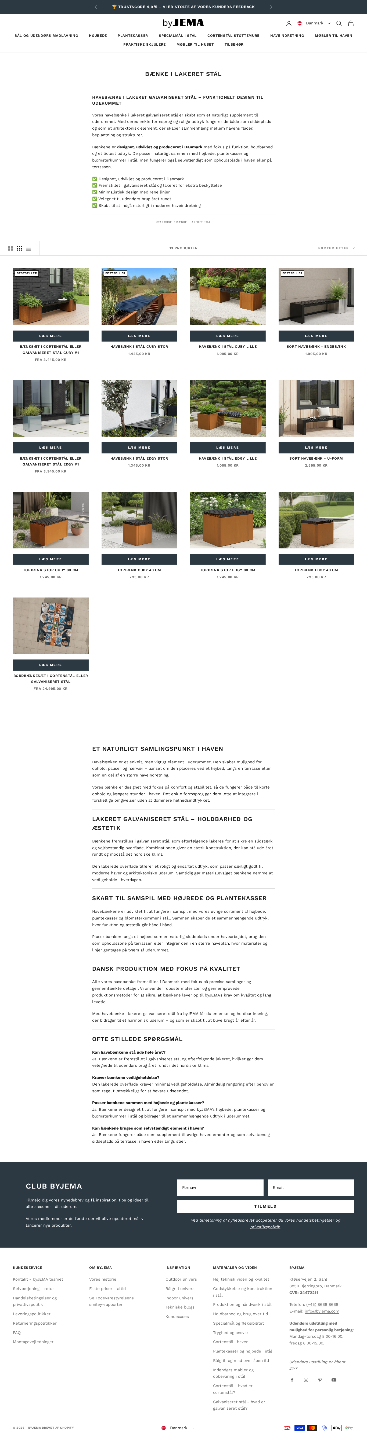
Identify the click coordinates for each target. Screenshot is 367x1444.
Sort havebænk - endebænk (316, 346)
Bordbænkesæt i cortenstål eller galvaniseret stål (50, 679)
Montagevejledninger (33, 1341)
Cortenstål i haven (231, 1341)
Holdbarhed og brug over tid (240, 1313)
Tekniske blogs (180, 1307)
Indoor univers (179, 1298)
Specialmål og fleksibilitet (238, 1323)
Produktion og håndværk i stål (242, 1304)
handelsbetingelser (315, 1220)
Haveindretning (287, 36)
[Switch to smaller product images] (19, 248)
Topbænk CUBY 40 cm (139, 570)
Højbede (98, 36)
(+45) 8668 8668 (322, 1304)
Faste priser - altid (107, 1288)
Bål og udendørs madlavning (46, 36)
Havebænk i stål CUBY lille (228, 346)
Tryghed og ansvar (230, 1332)
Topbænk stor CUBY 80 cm (50, 570)
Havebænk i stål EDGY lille (228, 458)
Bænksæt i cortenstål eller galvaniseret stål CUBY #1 (51, 349)
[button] (313, 23)
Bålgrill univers (180, 1288)
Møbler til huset (195, 44)
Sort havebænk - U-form (316, 458)
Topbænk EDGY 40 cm (316, 570)
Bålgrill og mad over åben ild (241, 1360)
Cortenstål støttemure (233, 36)
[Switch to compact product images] (28, 248)
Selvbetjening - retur (33, 1288)
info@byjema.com (322, 1311)
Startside (164, 222)
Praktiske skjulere (144, 44)
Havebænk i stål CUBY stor (139, 346)
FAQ (17, 1332)
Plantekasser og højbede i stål (242, 1351)
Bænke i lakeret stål (193, 222)
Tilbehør (234, 44)
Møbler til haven (333, 36)
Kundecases (177, 1316)
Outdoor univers (181, 1279)
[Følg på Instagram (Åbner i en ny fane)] (306, 1380)
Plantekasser (133, 36)
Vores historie (102, 1279)
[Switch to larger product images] (10, 248)
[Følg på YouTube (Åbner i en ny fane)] (334, 1380)
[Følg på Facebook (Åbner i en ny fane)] (292, 1380)
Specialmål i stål (178, 36)
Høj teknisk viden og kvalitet (241, 1279)
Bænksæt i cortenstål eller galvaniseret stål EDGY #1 (51, 461)
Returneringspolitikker (35, 1323)
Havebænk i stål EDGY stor (139, 458)
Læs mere (50, 336)
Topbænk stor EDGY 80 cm (228, 570)
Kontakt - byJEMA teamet (38, 1279)
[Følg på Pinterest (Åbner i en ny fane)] (320, 1380)
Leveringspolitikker (32, 1313)
